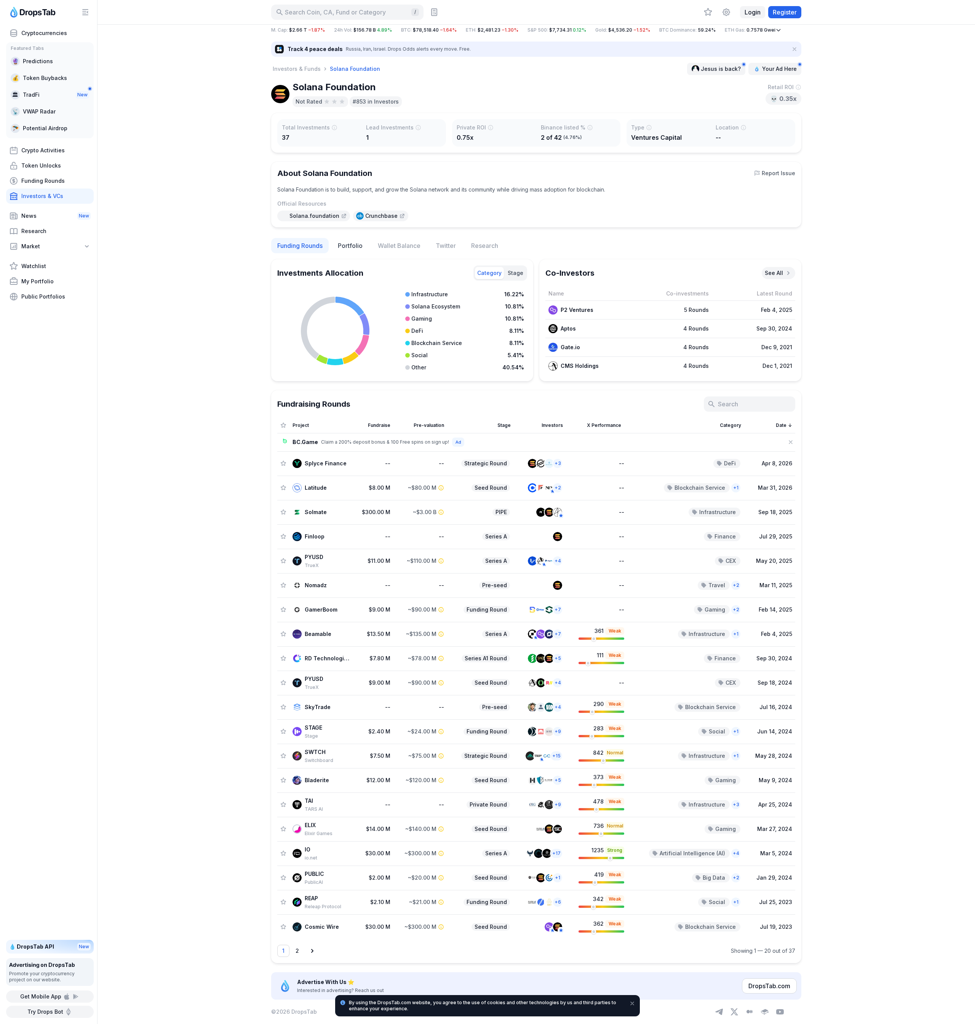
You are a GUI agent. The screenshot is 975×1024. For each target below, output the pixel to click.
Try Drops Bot (45, 1011)
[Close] (794, 49)
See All (774, 273)
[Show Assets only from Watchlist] (283, 425)
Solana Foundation (355, 68)
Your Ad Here (779, 68)
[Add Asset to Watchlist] (283, 463)
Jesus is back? (721, 68)
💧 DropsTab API (49, 946)
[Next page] (312, 951)
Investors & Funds (297, 68)
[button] (536, 30)
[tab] (489, 273)
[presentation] (313, 216)
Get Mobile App (40, 996)
